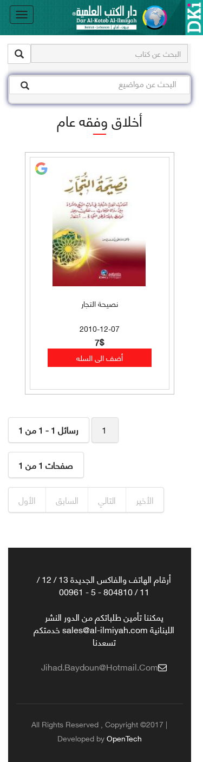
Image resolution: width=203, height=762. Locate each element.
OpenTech (124, 738)
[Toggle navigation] (22, 14)
